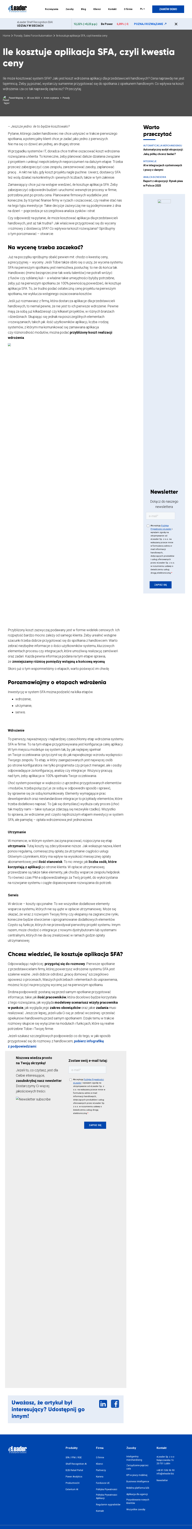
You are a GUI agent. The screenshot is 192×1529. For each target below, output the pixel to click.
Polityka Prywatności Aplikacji (106, 1497)
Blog (83, 9)
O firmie (128, 9)
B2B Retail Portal (74, 1470)
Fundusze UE (103, 1483)
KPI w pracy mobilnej (136, 1475)
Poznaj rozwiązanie (148, 24)
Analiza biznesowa (154, 177)
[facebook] (115, 1407)
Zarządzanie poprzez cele (137, 1467)
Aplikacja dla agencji (137, 1494)
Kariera (99, 1476)
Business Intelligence (137, 1481)
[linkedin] (103, 1407)
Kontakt (112, 9)
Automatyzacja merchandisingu (162, 145)
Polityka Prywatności (106, 1489)
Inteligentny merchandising (134, 1458)
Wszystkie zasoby (135, 1509)
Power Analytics (74, 1476)
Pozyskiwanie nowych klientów (137, 1501)
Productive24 (72, 1483)
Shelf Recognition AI (76, 1464)
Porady (18, 35)
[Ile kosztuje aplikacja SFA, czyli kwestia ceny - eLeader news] (17, 7)
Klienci (97, 9)
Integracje (150, 161)
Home (6, 35)
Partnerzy (101, 1470)
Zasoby (70, 9)
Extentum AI (72, 1489)
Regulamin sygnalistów (108, 1504)
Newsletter (162, 1480)
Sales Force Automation (38, 35)
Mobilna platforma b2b (137, 1488)
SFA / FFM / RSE (74, 1457)
